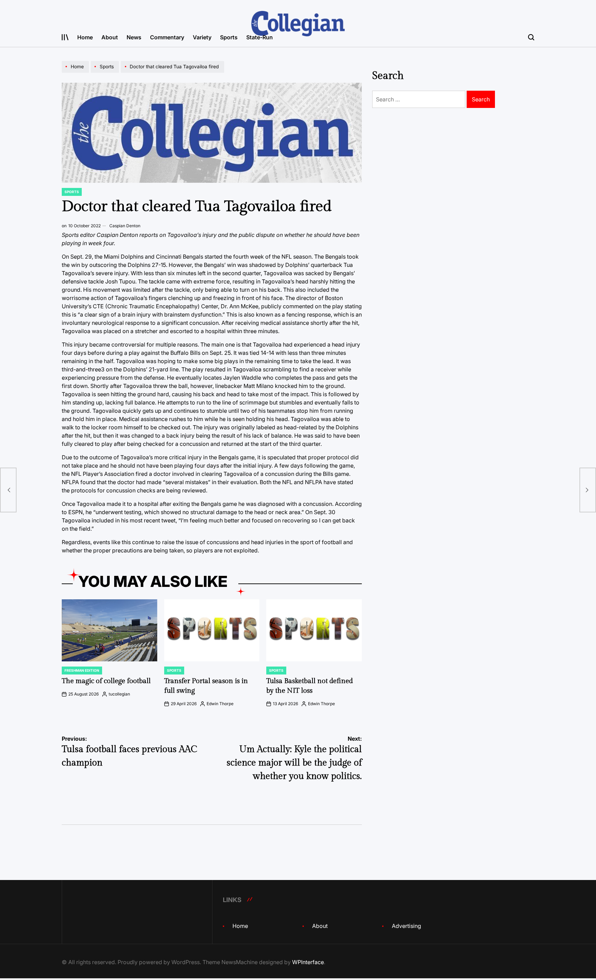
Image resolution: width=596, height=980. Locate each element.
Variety (202, 37)
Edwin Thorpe (220, 703)
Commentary (167, 37)
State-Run (259, 37)
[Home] (76, 72)
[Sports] (106, 72)
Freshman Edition (81, 670)
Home (85, 37)
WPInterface (308, 962)
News (134, 37)
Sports (229, 37)
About (109, 37)
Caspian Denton (124, 225)
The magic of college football (106, 681)
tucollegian (119, 694)
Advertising (406, 925)
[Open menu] (65, 37)
